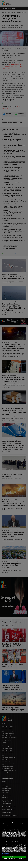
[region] (14, 839)
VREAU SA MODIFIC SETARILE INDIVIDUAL (14, 858)
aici (8, 835)
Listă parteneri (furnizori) (5, 853)
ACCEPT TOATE (14, 856)
